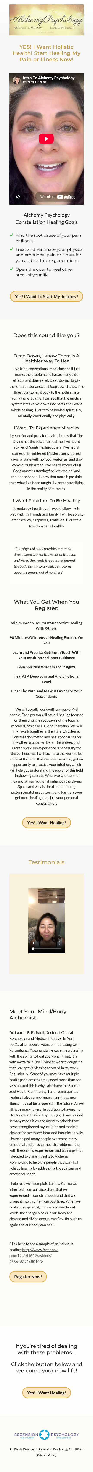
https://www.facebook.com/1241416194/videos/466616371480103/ (33, 1255)
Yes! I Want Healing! (46, 822)
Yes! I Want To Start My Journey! (46, 296)
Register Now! (28, 1276)
